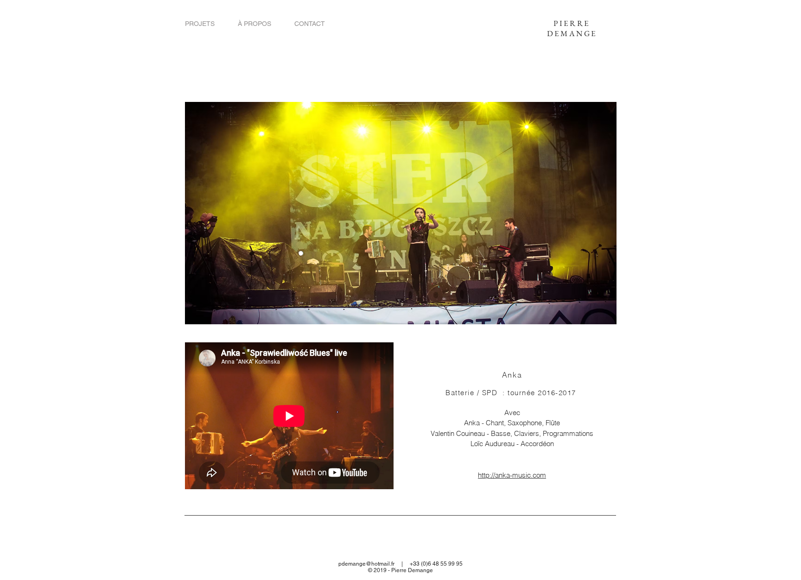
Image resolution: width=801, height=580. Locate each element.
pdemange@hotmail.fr (366, 564)
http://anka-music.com (512, 475)
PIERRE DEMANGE (572, 28)
